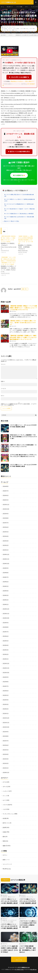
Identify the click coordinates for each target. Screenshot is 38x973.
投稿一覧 (24, 289)
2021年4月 (5, 754)
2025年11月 (6, 504)
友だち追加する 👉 (19, 175)
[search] (35, 415)
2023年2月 (5, 654)
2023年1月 (5, 659)
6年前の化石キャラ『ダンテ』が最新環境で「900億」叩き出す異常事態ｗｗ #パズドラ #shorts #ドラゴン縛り (23, 436)
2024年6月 (5, 581)
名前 (3, 381)
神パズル (9, 30)
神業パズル (14, 30)
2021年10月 (6, 727)
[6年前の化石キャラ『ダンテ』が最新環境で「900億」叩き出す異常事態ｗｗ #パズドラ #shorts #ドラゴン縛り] (5, 438)
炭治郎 (4, 827)
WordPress (33, 969)
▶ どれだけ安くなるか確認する (19, 77)
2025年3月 (5, 541)
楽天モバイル (6, 823)
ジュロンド (5, 791)
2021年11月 (6, 722)
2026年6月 (5, 495)
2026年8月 (5, 486)
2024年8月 (5, 572)
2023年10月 (6, 618)
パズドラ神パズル (24, 28)
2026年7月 (5, 491)
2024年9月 (5, 568)
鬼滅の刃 (5, 845)
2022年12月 (6, 663)
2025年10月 (6, 509)
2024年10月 (6, 563)
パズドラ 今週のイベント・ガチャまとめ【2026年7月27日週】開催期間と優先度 (9, 926)
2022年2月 (5, 709)
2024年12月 (6, 554)
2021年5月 (5, 750)
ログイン (5, 855)
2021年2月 (5, 763)
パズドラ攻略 (19, 6)
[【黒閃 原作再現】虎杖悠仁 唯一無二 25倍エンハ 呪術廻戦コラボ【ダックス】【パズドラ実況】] (9, 244)
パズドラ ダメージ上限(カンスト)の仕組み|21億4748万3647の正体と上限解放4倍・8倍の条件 (28, 924)
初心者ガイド (10, 6)
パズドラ (13, 26)
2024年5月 (5, 586)
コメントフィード (7, 864)
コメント (3, 364)
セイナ (4, 800)
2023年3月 (5, 650)
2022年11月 (6, 668)
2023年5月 (5, 641)
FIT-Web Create (19, 969)
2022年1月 (5, 713)
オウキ (4, 782)
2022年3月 (5, 704)
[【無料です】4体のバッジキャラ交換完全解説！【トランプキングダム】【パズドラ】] (5, 448)
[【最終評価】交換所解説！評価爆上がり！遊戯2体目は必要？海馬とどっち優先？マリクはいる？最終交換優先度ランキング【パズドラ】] (5, 339)
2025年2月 (5, 545)
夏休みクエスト (11, 896)
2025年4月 (5, 536)
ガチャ (26, 6)
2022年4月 (5, 700)
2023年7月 (5, 631)
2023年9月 (5, 622)
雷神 (4, 841)
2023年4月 (5, 645)
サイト (2, 395)
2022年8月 (5, 681)
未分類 (4, 818)
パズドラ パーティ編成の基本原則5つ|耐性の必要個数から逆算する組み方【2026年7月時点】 (9, 949)
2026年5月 (5, 500)
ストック (5, 795)
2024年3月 (5, 595)
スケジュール (30, 896)
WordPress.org (7, 868)
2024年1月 (5, 604)
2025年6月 (5, 527)
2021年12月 (6, 718)
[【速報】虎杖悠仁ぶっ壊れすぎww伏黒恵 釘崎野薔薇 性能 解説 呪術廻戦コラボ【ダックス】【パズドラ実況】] (26, 245)
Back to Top (19, 960)
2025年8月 (5, 518)
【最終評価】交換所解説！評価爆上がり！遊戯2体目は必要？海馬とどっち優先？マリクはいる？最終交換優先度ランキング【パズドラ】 (23, 337)
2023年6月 (5, 636)
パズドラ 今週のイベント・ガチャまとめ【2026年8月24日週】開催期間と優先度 (9, 901)
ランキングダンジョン (8, 814)
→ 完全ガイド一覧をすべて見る (11, 221)
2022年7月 (5, 686)
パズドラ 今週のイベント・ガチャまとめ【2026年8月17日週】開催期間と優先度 (27, 901)
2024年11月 (6, 559)
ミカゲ (4, 809)
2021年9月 (5, 731)
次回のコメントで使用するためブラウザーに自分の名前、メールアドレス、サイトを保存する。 (18, 404)
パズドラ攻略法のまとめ (23, 967)
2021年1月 (5, 768)
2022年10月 (6, 672)
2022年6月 (5, 690)
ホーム (2, 6)
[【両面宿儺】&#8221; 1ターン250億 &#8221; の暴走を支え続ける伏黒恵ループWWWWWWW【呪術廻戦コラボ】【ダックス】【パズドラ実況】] (9, 266)
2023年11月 (6, 613)
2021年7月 (5, 740)
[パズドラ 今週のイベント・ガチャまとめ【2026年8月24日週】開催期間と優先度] (5, 428)
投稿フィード (6, 859)
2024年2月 (5, 600)
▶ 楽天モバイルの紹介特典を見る (19, 151)
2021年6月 (5, 745)
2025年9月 (5, 513)
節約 (4, 836)
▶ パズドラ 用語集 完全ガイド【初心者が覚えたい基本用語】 (19, 213)
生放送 (4, 832)
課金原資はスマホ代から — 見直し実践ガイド (22, 81)
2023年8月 (5, 627)
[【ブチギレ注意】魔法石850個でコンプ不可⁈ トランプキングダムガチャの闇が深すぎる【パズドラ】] (5, 458)
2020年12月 (6, 772)
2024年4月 (5, 591)
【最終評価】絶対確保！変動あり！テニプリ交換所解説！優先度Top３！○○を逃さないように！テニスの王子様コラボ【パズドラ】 (23, 307)
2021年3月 (5, 759)
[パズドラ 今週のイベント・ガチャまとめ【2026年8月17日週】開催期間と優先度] (5, 468)
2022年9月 (5, 677)
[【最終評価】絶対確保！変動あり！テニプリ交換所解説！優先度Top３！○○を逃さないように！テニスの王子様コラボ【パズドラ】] (5, 309)
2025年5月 (5, 532)
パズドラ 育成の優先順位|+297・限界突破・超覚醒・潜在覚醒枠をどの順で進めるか (27, 949)
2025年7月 (5, 522)
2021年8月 (5, 736)
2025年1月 (5, 550)
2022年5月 (5, 695)
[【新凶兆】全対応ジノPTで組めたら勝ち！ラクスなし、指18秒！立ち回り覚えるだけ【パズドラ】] (5, 324)
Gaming (5, 28)
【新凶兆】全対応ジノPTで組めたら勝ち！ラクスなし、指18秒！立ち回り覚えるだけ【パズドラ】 (23, 322)
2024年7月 (5, 577)
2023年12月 (6, 609)
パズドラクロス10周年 (8, 921)
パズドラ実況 (16, 28)
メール (3, 388)
